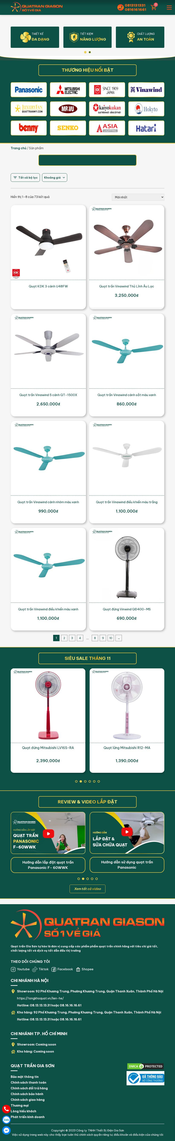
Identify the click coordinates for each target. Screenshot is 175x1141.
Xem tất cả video (87, 889)
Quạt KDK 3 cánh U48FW (48, 286)
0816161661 (135, 9)
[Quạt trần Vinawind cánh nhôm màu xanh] (48, 458)
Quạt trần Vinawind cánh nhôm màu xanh (48, 502)
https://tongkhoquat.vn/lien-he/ (40, 998)
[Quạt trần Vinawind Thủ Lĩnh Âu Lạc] (126, 242)
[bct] (145, 1066)
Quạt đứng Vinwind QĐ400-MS (127, 609)
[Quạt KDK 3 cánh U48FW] (48, 242)
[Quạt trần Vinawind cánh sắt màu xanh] (126, 351)
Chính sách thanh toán (28, 1082)
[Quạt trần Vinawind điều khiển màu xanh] (48, 565)
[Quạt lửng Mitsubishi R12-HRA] (127, 705)
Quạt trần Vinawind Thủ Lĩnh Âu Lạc (126, 286)
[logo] (29, 89)
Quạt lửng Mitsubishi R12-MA (48, 748)
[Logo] (87, 925)
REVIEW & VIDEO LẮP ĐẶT (87, 802)
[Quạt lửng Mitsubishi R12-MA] (48, 705)
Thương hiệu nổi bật (88, 70)
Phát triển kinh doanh (28, 1117)
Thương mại (20, 1105)
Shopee (87, 969)
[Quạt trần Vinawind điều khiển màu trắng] (126, 458)
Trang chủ (18, 148)
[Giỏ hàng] (153, 7)
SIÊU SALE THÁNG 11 (88, 658)
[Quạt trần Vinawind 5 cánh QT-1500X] (48, 351)
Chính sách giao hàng (28, 1100)
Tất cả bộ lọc (28, 177)
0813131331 (135, 5)
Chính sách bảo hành (27, 1094)
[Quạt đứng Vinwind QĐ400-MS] (126, 565)
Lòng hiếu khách (23, 1111)
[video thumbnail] (48, 833)
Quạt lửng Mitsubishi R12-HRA (127, 748)
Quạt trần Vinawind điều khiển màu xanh (48, 609)
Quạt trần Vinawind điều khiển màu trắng (127, 502)
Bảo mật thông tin (25, 1077)
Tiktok (44, 969)
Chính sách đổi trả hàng (29, 1088)
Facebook (65, 969)
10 (110, 638)
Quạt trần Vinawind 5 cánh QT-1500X (48, 395)
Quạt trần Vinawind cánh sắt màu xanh (127, 395)
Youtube (23, 969)
